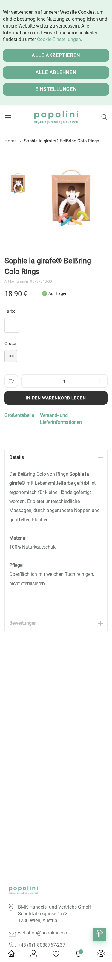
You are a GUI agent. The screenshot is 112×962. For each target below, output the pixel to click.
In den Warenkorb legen (56, 397)
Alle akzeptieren (56, 55)
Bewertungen (23, 623)
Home (10, 141)
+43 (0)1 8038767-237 (41, 945)
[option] (17, 183)
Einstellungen (56, 89)
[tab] (56, 457)
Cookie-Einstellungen (59, 39)
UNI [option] (11, 356)
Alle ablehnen (56, 72)
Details (16, 457)
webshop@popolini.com (43, 933)
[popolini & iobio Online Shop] (56, 117)
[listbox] (56, 327)
